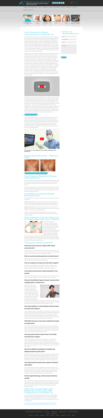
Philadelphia (30, 415)
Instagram (55, 3)
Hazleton (73, 415)
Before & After (56, 7)
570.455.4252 (76, 3)
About (39, 7)
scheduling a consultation (46, 397)
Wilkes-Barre (62, 415)
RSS (59, 3)
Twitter (57, 3)
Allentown (37, 415)
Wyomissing (52, 415)
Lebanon (57, 415)
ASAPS (35, 120)
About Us (47, 411)
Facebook (53, 3)
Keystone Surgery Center (28, 9)
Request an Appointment (31, 114)
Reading (47, 415)
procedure (42, 60)
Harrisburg (42, 415)
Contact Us (75, 7)
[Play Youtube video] (42, 86)
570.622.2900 (76, 1)
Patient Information (73, 411)
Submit (63, 57)
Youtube (63, 3)
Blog (48, 413)
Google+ (61, 3)
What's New (68, 7)
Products (51, 7)
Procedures (45, 7)
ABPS (29, 109)
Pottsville (68, 415)
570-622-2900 (43, 399)
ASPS (46, 118)
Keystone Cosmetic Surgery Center (30, 7)
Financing (63, 7)
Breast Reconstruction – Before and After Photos (36, 173)
